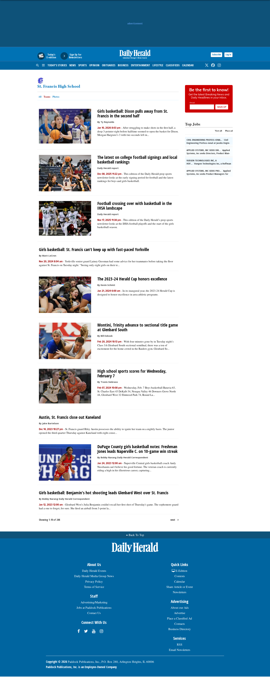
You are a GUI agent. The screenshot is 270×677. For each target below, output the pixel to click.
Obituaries (108, 65)
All (39, 96)
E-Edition (181, 571)
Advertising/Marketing (94, 602)
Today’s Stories (57, 65)
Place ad (229, 130)
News (72, 65)
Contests (180, 576)
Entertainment (140, 65)
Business (123, 65)
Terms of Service (94, 587)
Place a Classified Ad (179, 618)
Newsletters (179, 592)
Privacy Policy (94, 581)
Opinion (94, 65)
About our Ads (180, 607)
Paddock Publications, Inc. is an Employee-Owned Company (81, 667)
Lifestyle (157, 65)
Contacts (179, 624)
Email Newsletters (179, 650)
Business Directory (179, 629)
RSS (179, 644)
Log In (228, 54)
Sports (82, 65)
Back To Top (136, 535)
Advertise (179, 613)
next (172, 519)
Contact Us (94, 613)
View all (218, 130)
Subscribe (216, 54)
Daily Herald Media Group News (94, 576)
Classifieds (173, 65)
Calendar (188, 65)
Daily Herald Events (94, 571)
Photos (55, 96)
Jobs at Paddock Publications (94, 607)
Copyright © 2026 (56, 662)
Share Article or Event (179, 587)
